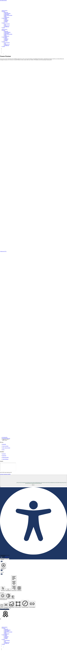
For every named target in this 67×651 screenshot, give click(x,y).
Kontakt (3, 27)
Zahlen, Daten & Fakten (8, 15)
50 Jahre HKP (6, 14)
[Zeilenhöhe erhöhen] (1, 570)
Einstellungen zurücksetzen (4, 609)
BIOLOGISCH (4, 10)
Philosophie (6, 12)
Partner (5, 16)
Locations (5, 21)
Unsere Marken (4, 18)
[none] (34, 53)
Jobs (5, 24)
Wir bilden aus (6, 26)
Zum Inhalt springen (3, 0)
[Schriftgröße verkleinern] (1, 561)
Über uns (3, 11)
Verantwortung (6, 17)
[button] (0, 486)
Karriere (3, 22)
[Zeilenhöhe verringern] (1, 574)
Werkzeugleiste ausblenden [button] (4, 558)
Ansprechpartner (7, 23)
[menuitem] (2, 52)
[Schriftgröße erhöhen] (1, 557)
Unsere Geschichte (7, 13)
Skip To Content (3, 608)
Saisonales (6, 39)
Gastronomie (6, 38)
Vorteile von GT (7, 25)
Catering (5, 19)
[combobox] (33, 480)
